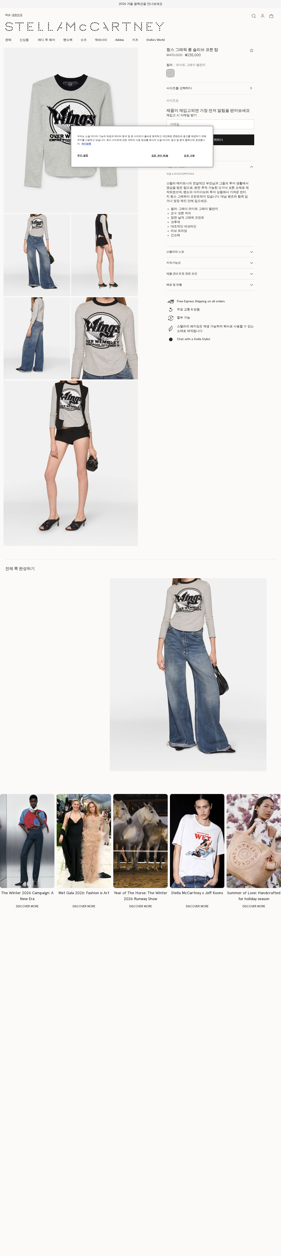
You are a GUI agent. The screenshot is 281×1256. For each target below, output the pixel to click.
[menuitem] (24, 40)
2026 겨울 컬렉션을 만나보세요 (140, 3)
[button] (37, 255)
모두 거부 (189, 155)
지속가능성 (173, 262)
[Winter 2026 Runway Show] (140, 841)
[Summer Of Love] (254, 841)
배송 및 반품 (174, 284)
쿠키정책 (86, 144)
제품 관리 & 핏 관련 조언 (181, 273)
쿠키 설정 (82, 155)
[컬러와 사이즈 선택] (251, 50)
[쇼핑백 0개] (271, 16)
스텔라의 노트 (175, 251)
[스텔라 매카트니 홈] (84, 26)
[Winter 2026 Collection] (27, 841)
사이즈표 (172, 100)
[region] (142, 146)
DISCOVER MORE (27, 906)
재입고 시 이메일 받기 (181, 115)
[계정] (262, 15)
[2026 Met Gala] (84, 841)
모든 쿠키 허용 (159, 155)
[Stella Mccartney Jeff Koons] (197, 841)
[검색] (253, 16)
